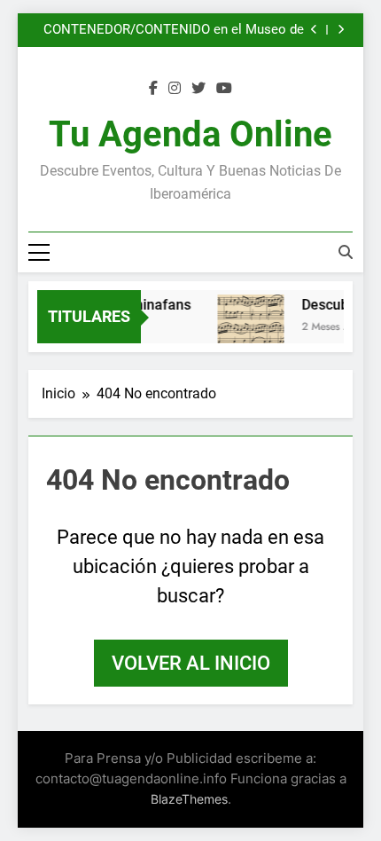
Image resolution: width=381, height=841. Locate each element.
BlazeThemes (189, 798)
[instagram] (174, 88)
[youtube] (224, 88)
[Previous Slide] (314, 29)
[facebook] (153, 88)
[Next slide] (341, 29)
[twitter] (198, 88)
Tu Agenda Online (190, 134)
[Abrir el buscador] (345, 252)
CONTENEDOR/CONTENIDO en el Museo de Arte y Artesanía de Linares (173, 30)
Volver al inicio (191, 663)
